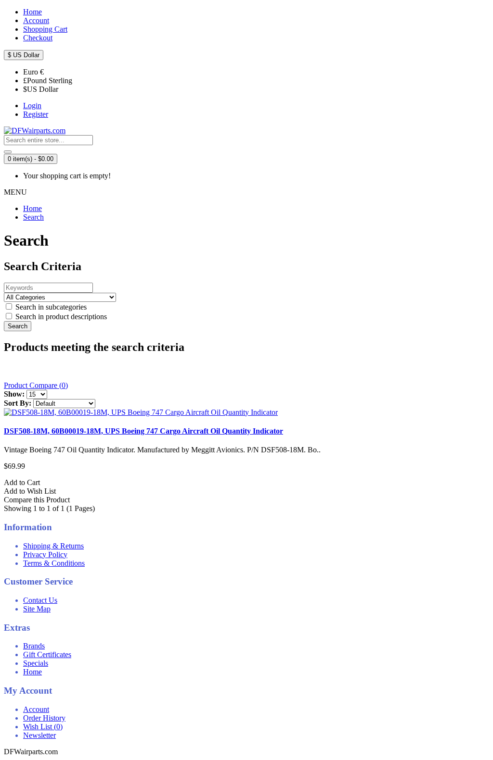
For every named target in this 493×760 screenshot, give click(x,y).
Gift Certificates (47, 654)
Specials (35, 663)
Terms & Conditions (54, 563)
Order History (44, 718)
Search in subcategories (50, 307)
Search (33, 217)
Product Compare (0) (36, 385)
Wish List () (43, 727)
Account (36, 709)
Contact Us (40, 600)
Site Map (37, 609)
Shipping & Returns (53, 546)
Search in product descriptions (60, 316)
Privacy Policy (45, 554)
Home (32, 208)
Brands (34, 646)
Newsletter (39, 735)
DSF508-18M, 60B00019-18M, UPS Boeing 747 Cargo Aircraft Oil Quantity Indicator (143, 431)
